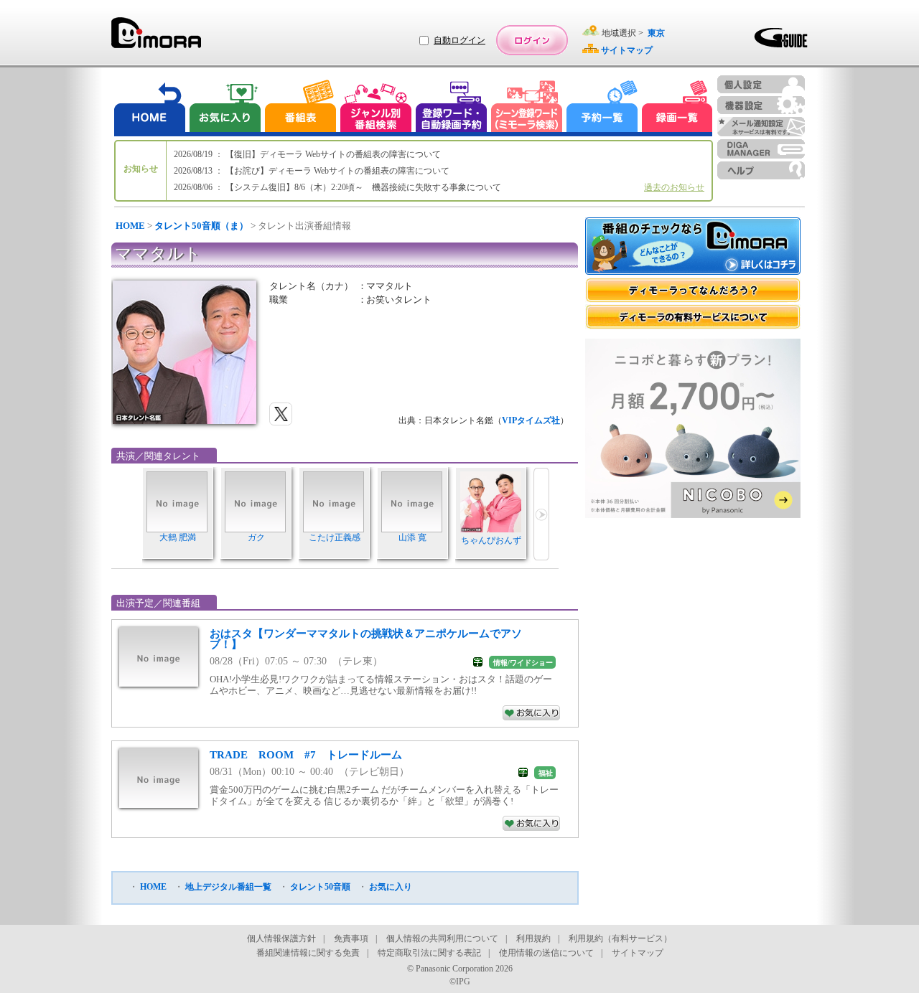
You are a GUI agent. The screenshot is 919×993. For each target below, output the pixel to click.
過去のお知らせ (674, 187)
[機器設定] (761, 105)
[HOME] (150, 108)
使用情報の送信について (546, 953)
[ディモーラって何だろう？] (693, 290)
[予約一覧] (602, 108)
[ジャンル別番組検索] (375, 108)
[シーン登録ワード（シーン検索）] (527, 108)
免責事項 (351, 938)
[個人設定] (761, 84)
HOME (130, 225)
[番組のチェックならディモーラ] (693, 247)
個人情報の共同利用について (442, 938)
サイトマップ (637, 953)
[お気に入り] (224, 108)
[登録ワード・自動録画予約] (452, 108)
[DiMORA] (156, 37)
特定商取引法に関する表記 (429, 953)
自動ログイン (459, 40)
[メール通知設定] (761, 126)
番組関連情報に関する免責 (308, 953)
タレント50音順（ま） (201, 225)
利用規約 (533, 938)
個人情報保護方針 (281, 938)
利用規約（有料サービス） (620, 938)
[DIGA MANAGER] (761, 149)
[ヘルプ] (761, 170)
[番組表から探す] (300, 108)
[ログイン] (532, 40)
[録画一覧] (677, 108)
